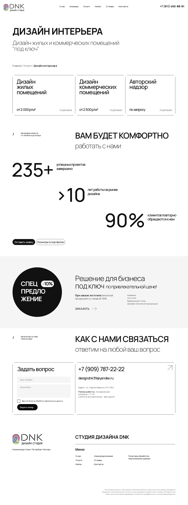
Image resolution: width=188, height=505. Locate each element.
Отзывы (110, 6)
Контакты (123, 6)
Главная (17, 65)
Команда (74, 6)
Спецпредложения (103, 456)
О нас (62, 6)
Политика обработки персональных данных (139, 457)
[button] (94, 292)
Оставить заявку (23, 242)
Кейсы (98, 6)
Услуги (86, 6)
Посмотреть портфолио (50, 242)
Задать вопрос (35, 369)
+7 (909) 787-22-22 (101, 369)
